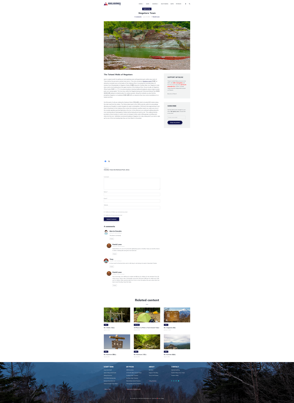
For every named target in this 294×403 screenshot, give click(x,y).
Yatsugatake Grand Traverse (133, 383)
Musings (154, 4)
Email (105, 198)
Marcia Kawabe (116, 231)
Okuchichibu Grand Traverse (133, 381)
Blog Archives (153, 381)
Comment (106, 177)
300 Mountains (130, 370)
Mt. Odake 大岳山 (109, 327)
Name (106, 192)
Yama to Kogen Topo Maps (111, 383)
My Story (151, 370)
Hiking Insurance (108, 375)
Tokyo (162, 398)
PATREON (178, 4)
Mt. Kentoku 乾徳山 (170, 354)
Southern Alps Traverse (132, 375)
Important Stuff (108, 370)
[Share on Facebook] (105, 161)
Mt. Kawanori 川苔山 (140, 354)
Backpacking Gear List (109, 381)
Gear (147, 4)
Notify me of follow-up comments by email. (117, 212)
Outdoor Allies (175, 375)
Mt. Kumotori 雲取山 (110, 354)
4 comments (138, 17)
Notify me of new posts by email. (114, 215)
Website (106, 205)
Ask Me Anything (175, 370)
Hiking (141, 4)
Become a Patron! (172, 93)
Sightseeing (164, 4)
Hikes (106, 324)
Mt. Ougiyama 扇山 (170, 327)
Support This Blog (153, 372)
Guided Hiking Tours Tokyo (178, 372)
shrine (127, 170)
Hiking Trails (108, 389)
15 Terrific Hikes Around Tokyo (134, 372)
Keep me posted (175, 122)
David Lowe (156, 17)
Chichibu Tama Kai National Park (114, 170)
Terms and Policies (153, 375)
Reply (111, 238)
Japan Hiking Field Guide (110, 372)
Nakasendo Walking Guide (133, 389)
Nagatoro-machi (147, 81)
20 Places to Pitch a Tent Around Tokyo (146, 327)
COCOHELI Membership (110, 378)
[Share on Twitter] (109, 161)
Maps (172, 4)
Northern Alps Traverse (132, 378)
